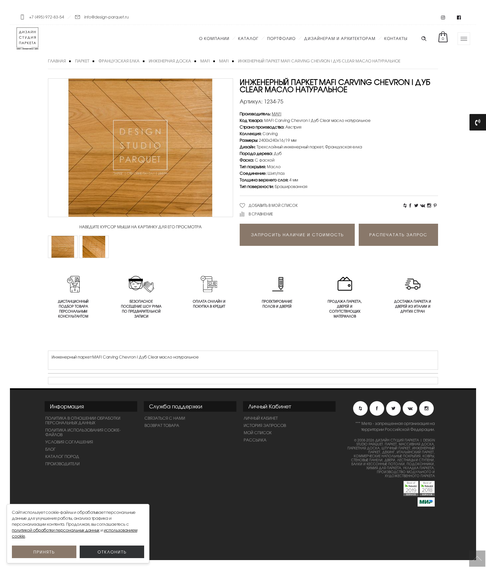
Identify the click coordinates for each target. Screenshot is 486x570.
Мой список (258, 433)
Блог (50, 449)
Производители (62, 464)
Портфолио (281, 38)
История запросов (265, 425)
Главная (57, 61)
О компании (214, 38)
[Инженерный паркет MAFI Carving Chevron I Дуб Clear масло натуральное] (63, 247)
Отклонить (112, 552)
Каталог (248, 38)
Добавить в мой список (273, 205)
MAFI (205, 61)
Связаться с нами (164, 418)
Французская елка (119, 61)
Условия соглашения (69, 442)
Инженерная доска (170, 61)
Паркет (82, 61)
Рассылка (255, 440)
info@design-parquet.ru (106, 17)
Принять (44, 552)
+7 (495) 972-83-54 (46, 17)
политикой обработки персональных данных (56, 530)
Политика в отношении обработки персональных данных (82, 420)
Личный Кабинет (261, 418)
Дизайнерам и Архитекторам (340, 38)
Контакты (395, 38)
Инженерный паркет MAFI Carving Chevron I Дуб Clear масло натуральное (319, 61)
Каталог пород (62, 456)
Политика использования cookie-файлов (83, 432)
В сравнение (261, 213)
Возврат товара (161, 425)
